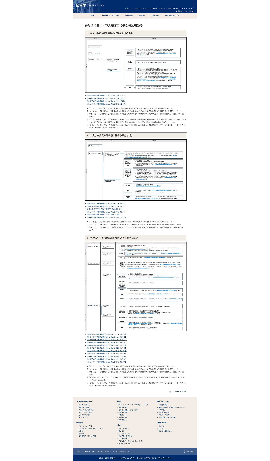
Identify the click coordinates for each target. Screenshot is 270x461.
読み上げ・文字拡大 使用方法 (154, 8)
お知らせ (120, 425)
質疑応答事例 (123, 420)
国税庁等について (163, 401)
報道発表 (122, 431)
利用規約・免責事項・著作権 (146, 458)
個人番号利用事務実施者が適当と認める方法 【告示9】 (106, 104)
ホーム (93, 16)
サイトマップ (189, 8)
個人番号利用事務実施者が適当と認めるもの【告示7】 (106, 98)
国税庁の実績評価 (165, 412)
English (137, 8)
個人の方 (162, 426)
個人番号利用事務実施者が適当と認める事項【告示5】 (106, 212)
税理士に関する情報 (85, 412)
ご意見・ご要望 (104, 458)
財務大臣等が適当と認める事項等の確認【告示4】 (105, 209)
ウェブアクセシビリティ (127, 458)
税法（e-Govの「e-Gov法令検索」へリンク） (134, 405)
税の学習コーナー (84, 417)
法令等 (119, 401)
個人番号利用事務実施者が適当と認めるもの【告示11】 (106, 334)
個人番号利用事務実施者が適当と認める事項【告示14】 (107, 342)
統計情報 (81, 433)
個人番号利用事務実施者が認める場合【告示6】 (104, 215)
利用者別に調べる (174, 8)
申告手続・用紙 (84, 407)
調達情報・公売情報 (125, 436)
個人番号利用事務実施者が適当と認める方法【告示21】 (107, 362)
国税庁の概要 (163, 405)
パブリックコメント (125, 433)
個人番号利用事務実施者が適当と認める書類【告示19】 (107, 356)
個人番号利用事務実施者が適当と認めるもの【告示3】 (106, 206)
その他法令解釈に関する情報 (128, 410)
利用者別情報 (161, 423)
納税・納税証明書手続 (86, 410)
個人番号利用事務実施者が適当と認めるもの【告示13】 (107, 340)
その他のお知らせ (124, 443)
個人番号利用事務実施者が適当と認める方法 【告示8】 (106, 101)
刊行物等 (79, 423)
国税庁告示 (122, 415)
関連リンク (114, 458)
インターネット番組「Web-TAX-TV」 (91, 428)
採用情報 (162, 410)
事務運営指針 (123, 412)
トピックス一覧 (124, 428)
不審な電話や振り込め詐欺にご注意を (131, 441)
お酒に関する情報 (84, 415)
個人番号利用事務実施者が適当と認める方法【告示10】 (107, 217)
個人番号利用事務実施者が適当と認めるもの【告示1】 (106, 204)
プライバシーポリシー (165, 458)
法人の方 (162, 428)
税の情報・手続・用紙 (84, 401)
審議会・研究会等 (165, 415)
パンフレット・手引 (85, 426)
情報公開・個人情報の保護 (167, 417)
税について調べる (84, 405)
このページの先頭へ (179, 392)
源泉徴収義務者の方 (165, 431)
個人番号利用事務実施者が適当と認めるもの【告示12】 (107, 337)
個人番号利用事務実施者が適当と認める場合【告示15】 (107, 345)
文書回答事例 (123, 417)
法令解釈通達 (123, 407)
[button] (110, 15)
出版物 (81, 431)
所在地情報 (190, 451)
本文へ (129, 8)
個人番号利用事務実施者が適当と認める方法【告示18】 (107, 354)
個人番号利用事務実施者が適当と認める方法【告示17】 (107, 351)
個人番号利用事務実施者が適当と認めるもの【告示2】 (106, 96)
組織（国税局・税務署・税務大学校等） (172, 407)
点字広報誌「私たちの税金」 (88, 436)
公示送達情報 (123, 438)
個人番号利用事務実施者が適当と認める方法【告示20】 (107, 359)
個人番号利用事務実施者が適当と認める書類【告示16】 (107, 348)
